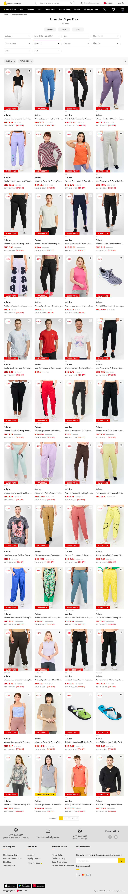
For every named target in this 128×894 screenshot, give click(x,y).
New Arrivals (11, 9)
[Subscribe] (121, 860)
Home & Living (64, 9)
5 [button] (76, 818)
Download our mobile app (91, 3)
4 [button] (72, 818)
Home (6, 14)
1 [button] (60, 818)
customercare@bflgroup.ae (48, 837)
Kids (39, 9)
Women (30, 9)
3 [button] (68, 818)
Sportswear (50, 9)
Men (21, 9)
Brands (77, 9)
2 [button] (64, 818)
